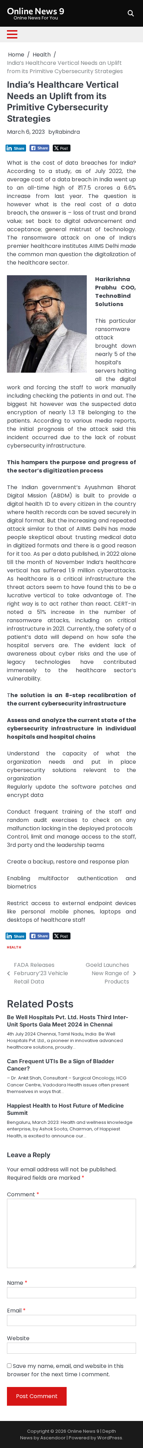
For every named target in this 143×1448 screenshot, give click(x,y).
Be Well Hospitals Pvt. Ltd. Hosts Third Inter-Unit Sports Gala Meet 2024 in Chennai (67, 1021)
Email (16, 1311)
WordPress (109, 1437)
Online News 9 (35, 10)
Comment (23, 1194)
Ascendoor (53, 1437)
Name (17, 1283)
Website (18, 1338)
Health (14, 947)
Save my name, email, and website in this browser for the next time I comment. (65, 1370)
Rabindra (67, 132)
